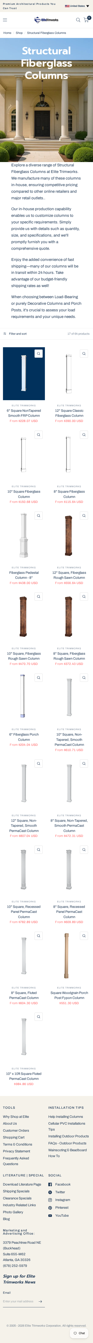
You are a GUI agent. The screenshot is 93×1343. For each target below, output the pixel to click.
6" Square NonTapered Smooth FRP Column (24, 413)
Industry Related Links (19, 1205)
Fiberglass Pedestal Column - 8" (24, 575)
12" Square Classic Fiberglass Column (69, 413)
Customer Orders (16, 1130)
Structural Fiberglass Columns (46, 33)
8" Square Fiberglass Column (69, 494)
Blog (6, 1219)
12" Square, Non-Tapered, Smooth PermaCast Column (24, 826)
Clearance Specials (17, 1198)
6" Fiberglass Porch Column (24, 737)
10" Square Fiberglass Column (23, 494)
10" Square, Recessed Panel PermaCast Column (24, 912)
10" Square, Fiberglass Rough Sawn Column (24, 656)
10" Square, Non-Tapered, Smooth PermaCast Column (69, 739)
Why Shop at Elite (16, 1116)
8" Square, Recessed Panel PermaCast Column (69, 912)
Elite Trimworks (24, 405)
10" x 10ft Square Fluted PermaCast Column (24, 1076)
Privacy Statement (16, 1151)
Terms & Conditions (17, 1144)
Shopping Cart (13, 1137)
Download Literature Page (22, 1184)
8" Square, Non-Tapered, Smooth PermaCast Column (69, 826)
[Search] (78, 20)
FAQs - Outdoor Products (67, 1143)
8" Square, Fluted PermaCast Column (24, 995)
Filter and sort (17, 333)
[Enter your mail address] (40, 1301)
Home (7, 33)
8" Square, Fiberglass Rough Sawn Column (69, 656)
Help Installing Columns (65, 1116)
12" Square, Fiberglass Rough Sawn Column (69, 575)
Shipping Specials (16, 1191)
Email (7, 1292)
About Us (10, 1123)
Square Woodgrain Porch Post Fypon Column (69, 995)
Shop (19, 33)
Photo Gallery (13, 1212)
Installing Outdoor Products (68, 1136)
